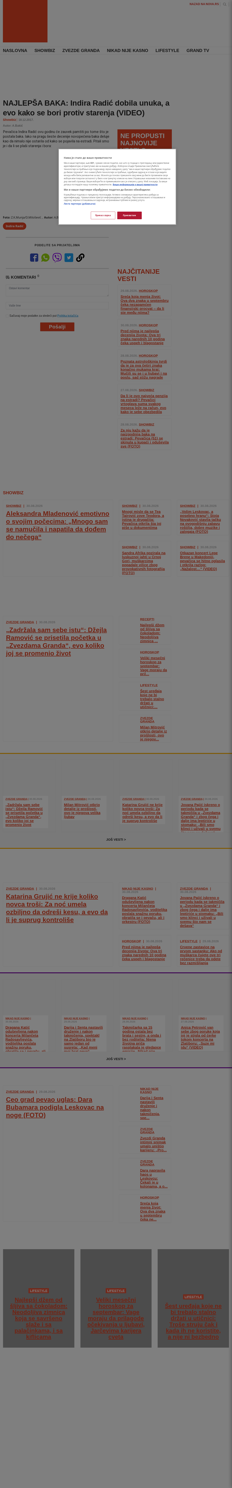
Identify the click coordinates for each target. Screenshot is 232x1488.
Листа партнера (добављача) (80, 203)
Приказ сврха (103, 215)
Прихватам (129, 215)
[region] (117, 187)
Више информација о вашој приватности (135, 184)
